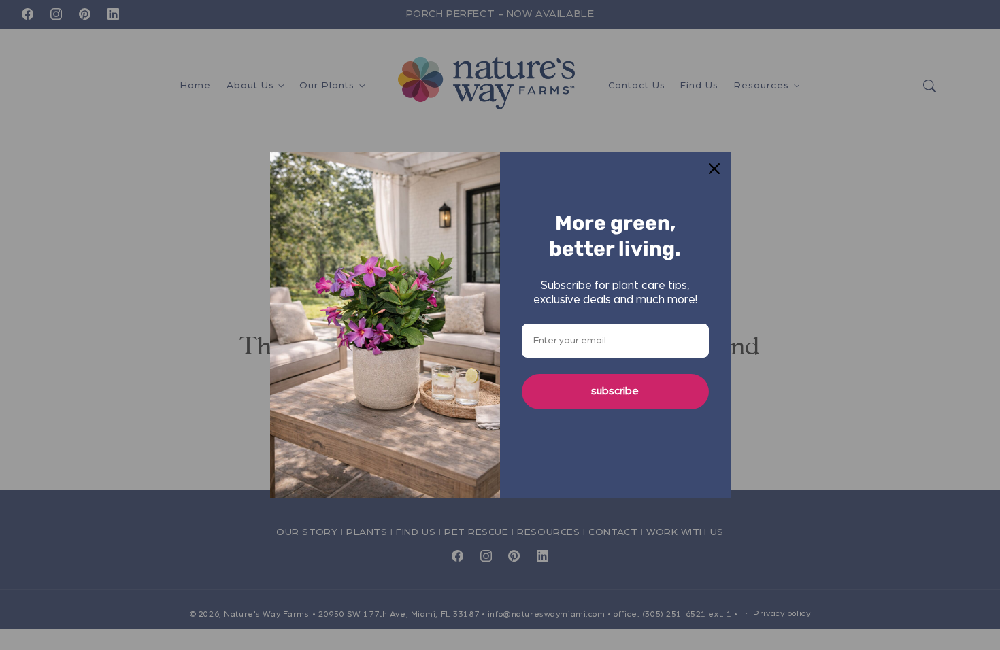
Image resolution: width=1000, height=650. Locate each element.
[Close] (714, 168)
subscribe (615, 391)
